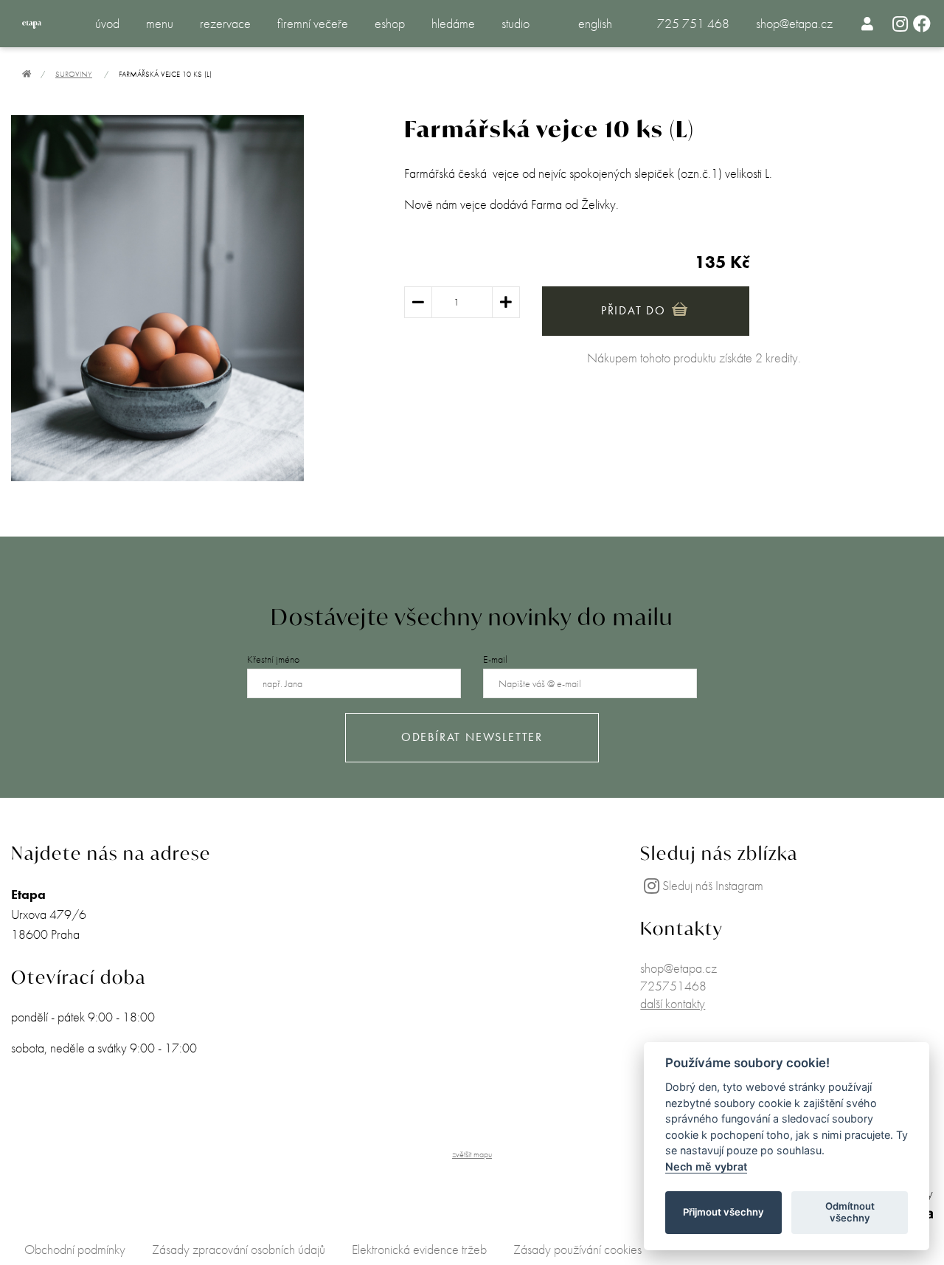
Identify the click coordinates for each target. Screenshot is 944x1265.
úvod (107, 23)
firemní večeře (312, 23)
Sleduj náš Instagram (712, 885)
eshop (390, 23)
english (595, 23)
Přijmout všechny (723, 1212)
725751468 (673, 985)
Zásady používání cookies (577, 1249)
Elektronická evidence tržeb (419, 1249)
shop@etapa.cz (794, 23)
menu (159, 23)
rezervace (225, 23)
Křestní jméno (273, 659)
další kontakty (672, 1003)
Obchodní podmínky (74, 1249)
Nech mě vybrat (706, 1166)
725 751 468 (693, 23)
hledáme (453, 23)
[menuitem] (867, 23)
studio (516, 23)
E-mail (495, 659)
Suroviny (73, 74)
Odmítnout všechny (850, 1212)
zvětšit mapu (472, 1154)
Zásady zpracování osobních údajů (238, 1249)
